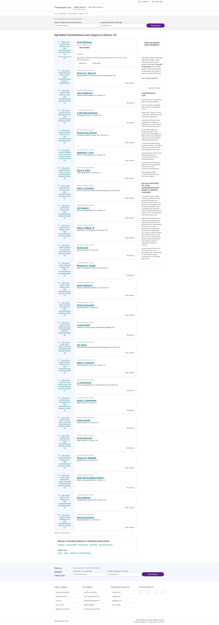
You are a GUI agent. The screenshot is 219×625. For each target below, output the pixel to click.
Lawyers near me (80, 7)
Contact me (82, 63)
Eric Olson (82, 344)
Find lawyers (156, 25)
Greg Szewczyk (84, 438)
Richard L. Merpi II (86, 73)
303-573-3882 (84, 47)
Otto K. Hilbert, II (85, 227)
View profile (96, 63)
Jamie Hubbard (84, 285)
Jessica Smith (83, 420)
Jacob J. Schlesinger (86, 400)
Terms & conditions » (140, 622)
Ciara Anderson (85, 92)
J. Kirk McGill (83, 325)
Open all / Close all (154, 88)
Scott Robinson (84, 42)
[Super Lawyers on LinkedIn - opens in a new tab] (163, 592)
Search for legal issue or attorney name (67, 22)
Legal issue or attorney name (82, 571)
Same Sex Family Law (105, 545)
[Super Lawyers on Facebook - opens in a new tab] (140, 592)
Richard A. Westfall (86, 457)
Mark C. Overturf (85, 362)
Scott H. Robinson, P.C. (84, 45)
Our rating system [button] (150, 78)
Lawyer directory (63, 13)
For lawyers (88, 587)
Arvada (60, 553)
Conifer (66, 553)
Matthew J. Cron (85, 152)
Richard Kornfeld (85, 305)
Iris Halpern (83, 208)
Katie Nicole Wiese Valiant (90, 477)
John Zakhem (84, 497)
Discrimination (83, 545)
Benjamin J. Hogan (86, 265)
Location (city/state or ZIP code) (111, 22)
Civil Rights (61, 545)
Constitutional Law (73, 13)
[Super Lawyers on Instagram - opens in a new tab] (148, 592)
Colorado (81, 13)
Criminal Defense (71, 545)
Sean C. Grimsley (85, 188)
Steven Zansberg (85, 517)
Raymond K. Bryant (87, 132)
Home (55, 13)
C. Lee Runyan (84, 382)
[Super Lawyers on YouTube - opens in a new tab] (155, 592)
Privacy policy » (153, 622)
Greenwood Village (84, 553)
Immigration (93, 545)
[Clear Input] (98, 25)
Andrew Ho (82, 247)
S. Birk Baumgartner (87, 112)
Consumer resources (120, 587)
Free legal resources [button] (96, 7)
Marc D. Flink (83, 170)
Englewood (73, 553)
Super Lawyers (60, 587)
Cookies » (162, 622)
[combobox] (77, 25)
